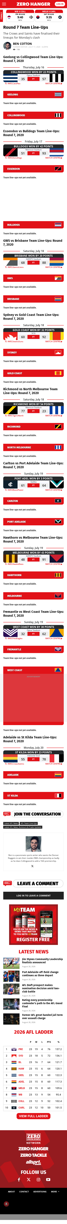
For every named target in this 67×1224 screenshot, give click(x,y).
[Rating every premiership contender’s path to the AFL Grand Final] (11, 1004)
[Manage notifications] (6, 1203)
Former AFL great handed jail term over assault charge (42, 1016)
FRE (21, 1049)
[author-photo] (33, 851)
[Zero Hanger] (33, 4)
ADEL (21, 1081)
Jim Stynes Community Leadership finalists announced (42, 961)
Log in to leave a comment (33, 895)
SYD (21, 1055)
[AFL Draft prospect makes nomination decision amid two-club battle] (11, 989)
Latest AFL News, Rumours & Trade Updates (22, 827)
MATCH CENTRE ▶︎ (54, 83)
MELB (22, 1088)
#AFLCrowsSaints (15, 763)
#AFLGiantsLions (15, 267)
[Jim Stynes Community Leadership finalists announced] (11, 963)
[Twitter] (29, 1180)
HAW (21, 1068)
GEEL (21, 1075)
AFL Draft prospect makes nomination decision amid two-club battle (41, 988)
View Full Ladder (33, 1116)
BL (20, 1062)
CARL (22, 1107)
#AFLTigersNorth (15, 415)
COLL (21, 1101)
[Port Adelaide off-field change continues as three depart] (11, 976)
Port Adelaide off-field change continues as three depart (40, 974)
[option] (20, 16)
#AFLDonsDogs (14, 157)
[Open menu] (4, 4)
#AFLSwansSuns (15, 341)
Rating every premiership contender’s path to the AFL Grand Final (42, 1003)
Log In (59, 4)
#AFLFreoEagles (14, 638)
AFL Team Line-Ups (29, 823)
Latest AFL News (11, 823)
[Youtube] (48, 1180)
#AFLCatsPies (13, 83)
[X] (33, 866)
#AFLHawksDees (15, 564)
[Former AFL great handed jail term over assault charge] (11, 1019)
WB (20, 1094)
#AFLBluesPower (15, 490)
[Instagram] (38, 1180)
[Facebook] (19, 1180)
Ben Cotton (22, 44)
